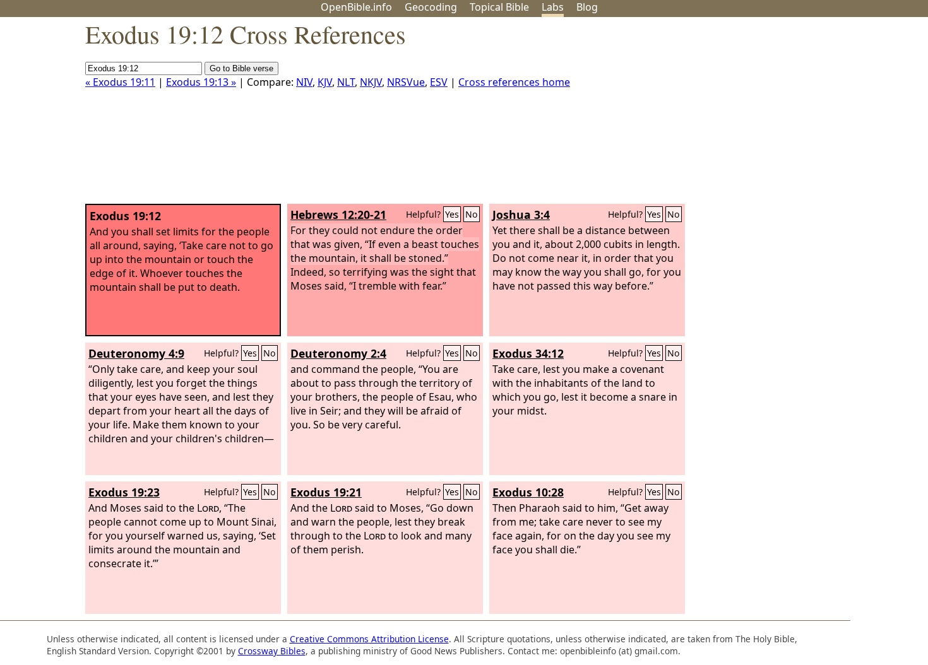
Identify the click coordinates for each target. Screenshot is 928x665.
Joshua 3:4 (521, 214)
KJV (325, 82)
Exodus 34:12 (528, 353)
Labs (553, 7)
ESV (439, 82)
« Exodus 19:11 (120, 82)
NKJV (371, 82)
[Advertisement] (800, 115)
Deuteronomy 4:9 (136, 353)
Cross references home (514, 82)
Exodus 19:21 (326, 492)
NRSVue (406, 82)
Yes (452, 214)
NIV (304, 82)
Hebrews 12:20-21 (338, 214)
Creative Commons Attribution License (369, 639)
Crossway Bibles (272, 651)
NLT (346, 82)
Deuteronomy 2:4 (338, 353)
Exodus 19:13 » (201, 82)
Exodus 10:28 (528, 492)
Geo (431, 7)
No (471, 214)
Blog (587, 7)
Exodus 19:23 (124, 492)
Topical (499, 7)
